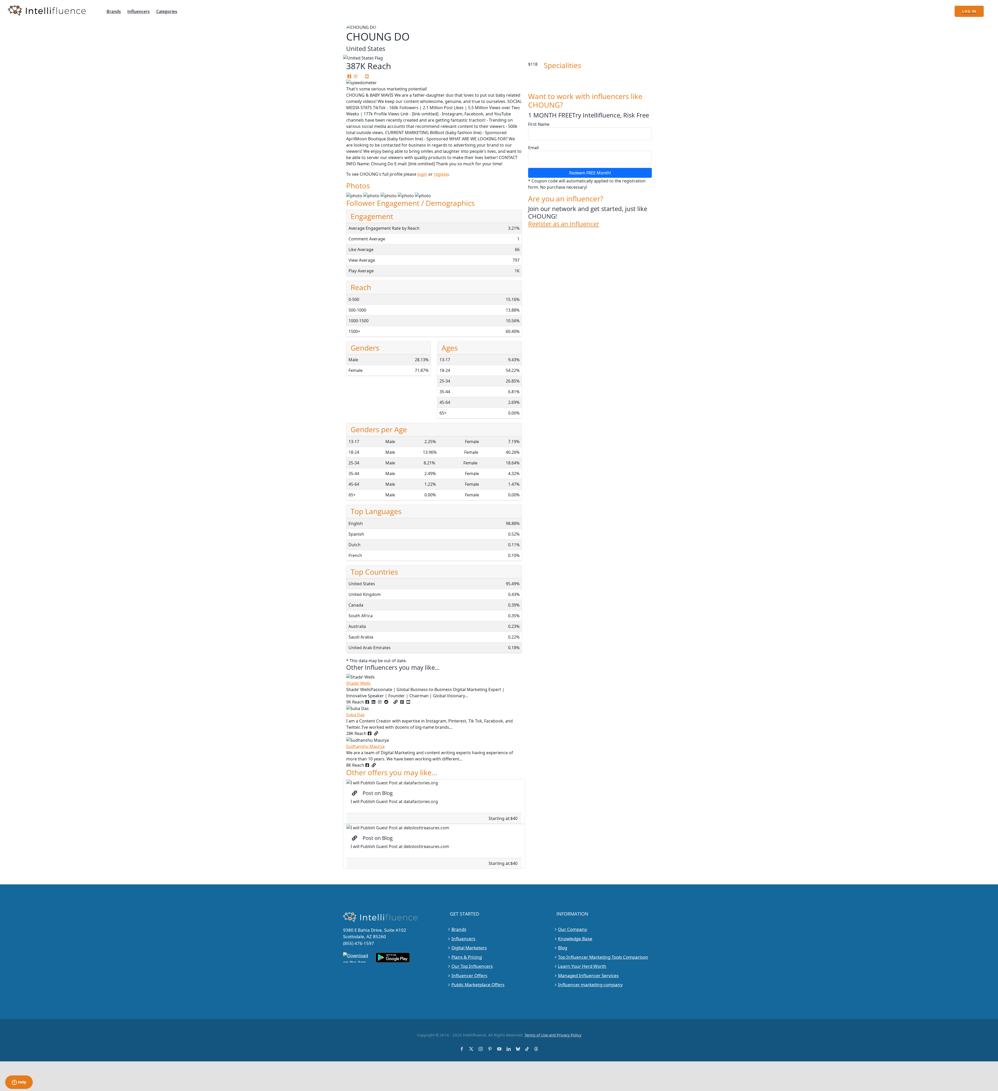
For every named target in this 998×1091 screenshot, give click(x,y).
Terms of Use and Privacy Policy (552, 1034)
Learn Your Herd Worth (582, 966)
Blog (562, 948)
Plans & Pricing (466, 957)
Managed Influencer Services (588, 975)
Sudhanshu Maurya (365, 746)
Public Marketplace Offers (477, 985)
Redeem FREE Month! (590, 173)
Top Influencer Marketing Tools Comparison (603, 957)
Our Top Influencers (472, 966)
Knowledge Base (575, 939)
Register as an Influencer (563, 224)
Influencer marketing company (590, 985)
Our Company (572, 929)
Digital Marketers (469, 948)
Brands (458, 929)
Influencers (463, 939)
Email (533, 147)
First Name (538, 124)
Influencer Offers (469, 975)
